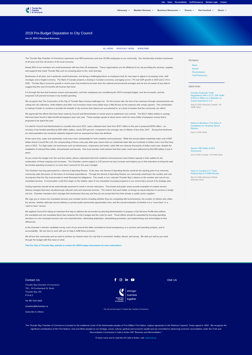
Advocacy (122, 10)
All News (108, 48)
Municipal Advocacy (49, 38)
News (170, 2)
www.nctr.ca (150, 338)
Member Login (212, 2)
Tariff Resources (196, 2)
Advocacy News (125, 48)
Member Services (142, 10)
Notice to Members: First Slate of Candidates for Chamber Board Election (206, 125)
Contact (223, 2)
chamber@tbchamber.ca (36, 306)
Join (163, 2)
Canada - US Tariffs (209, 155)
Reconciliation (181, 2)
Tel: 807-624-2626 (33, 301)
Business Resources (168, 10)
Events (188, 10)
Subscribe (143, 48)
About (221, 10)
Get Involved (204, 10)
